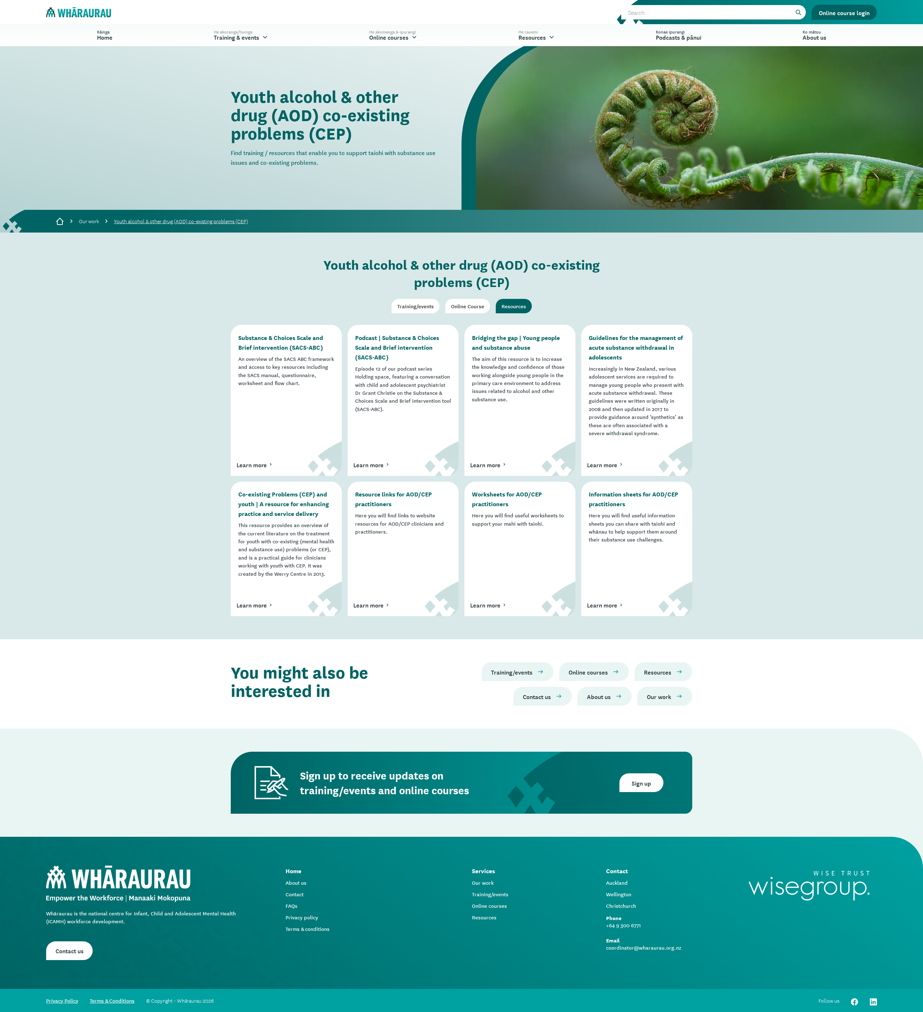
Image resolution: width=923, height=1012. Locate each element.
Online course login (844, 12)
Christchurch (621, 905)
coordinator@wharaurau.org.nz (643, 947)
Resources (484, 917)
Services (483, 870)
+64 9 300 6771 (623, 925)
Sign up (641, 782)
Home (104, 34)
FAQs (291, 905)
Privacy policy (302, 917)
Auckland (617, 882)
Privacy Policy (62, 1000)
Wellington (618, 894)
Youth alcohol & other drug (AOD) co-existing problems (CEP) (181, 221)
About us (296, 882)
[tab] (416, 306)
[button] (240, 35)
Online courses (489, 905)
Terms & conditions (308, 928)
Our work (89, 221)
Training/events (490, 894)
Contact (295, 894)
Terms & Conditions (112, 1000)
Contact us (70, 950)
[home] (78, 12)
